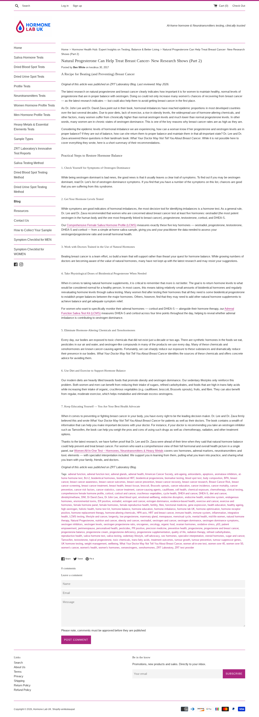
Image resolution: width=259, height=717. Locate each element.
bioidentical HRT (125, 478)
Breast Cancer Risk (219, 481)
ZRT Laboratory (164, 547)
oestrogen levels (93, 524)
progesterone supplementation (153, 532)
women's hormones (109, 547)
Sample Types (23, 139)
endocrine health (194, 497)
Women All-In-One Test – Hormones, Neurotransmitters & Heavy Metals (118, 450)
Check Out (238, 5)
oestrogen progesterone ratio (119, 524)
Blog (17, 201)
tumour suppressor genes (227, 539)
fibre (161, 505)
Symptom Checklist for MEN (33, 239)
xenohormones (147, 547)
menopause (165, 516)
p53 (218, 524)
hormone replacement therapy (87, 512)
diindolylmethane (70, 497)
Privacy (18, 676)
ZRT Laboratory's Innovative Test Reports (33, 151)
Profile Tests (22, 86)
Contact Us (21, 220)
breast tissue (132, 485)
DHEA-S (203, 493)
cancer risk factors (84, 489)
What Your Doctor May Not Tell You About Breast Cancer (151, 543)
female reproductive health (134, 505)
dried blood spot (128, 497)
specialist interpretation (191, 535)
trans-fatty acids (141, 539)
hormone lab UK (186, 509)
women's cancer (70, 547)
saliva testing (114, 535)
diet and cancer (218, 493)
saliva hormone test (94, 535)
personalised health (107, 528)
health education (217, 505)
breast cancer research (194, 481)
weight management (96, 543)
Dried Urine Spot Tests (29, 76)
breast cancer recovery (168, 481)
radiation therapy (196, 532)
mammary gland (149, 516)
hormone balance (120, 509)
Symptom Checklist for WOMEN (29, 252)
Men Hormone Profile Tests (32, 114)
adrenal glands (119, 474)
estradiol (116, 501)
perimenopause (86, 528)
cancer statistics (105, 489)
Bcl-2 (87, 478)
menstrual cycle (182, 516)
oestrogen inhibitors (72, 524)
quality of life (179, 532)
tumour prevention (201, 539)
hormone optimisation (208, 509)
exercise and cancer (207, 501)
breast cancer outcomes (112, 481)
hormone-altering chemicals (120, 512)
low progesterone (129, 516)
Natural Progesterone (82, 520)
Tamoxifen (67, 539)
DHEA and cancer (187, 493)
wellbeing (113, 543)
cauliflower (168, 489)
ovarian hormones (186, 524)
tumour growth (182, 539)
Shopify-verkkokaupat (63, 709)
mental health (199, 516)
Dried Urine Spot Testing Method (30, 189)
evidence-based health (182, 501)
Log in (65, 5)
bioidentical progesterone (149, 478)
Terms (18, 671)
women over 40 (216, 543)
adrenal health (136, 474)
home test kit (103, 509)
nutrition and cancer (106, 520)
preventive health (177, 528)
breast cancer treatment (95, 485)
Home (18, 47)
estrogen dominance (158, 501)
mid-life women (217, 516)
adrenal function (77, 474)
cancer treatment (125, 489)
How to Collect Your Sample (33, 230)
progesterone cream (97, 532)
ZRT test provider (184, 547)
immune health (183, 512)
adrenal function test (98, 474)
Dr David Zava (95, 497)
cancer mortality (220, 485)
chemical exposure (198, 489)
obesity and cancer (128, 520)
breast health (116, 485)
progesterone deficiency (123, 532)
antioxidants (194, 474)
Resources (21, 210)
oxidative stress (206, 524)
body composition (212, 478)
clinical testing (235, 489)
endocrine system (214, 497)
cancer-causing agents (148, 489)
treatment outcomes (162, 539)
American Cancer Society (159, 474)
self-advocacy (152, 535)
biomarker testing (174, 478)
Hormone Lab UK (42, 709)
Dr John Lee (111, 497)
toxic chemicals (121, 539)
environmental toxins (85, 501)
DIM (83, 497)
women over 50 (234, 543)
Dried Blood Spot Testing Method (30, 175)
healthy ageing (235, 505)
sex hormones (169, 535)
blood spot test (193, 478)
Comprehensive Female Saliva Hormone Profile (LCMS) (101, 225)
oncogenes (142, 524)
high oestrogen (69, 509)
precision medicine (156, 528)
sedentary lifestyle (133, 535)
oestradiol (145, 520)
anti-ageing (180, 474)
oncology (155, 524)
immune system (201, 512)
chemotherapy (217, 489)
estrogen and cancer (134, 501)
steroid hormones (214, 535)
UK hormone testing (72, 543)
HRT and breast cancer (161, 512)
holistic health (86, 509)
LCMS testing (76, 516)
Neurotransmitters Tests (30, 95)
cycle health (170, 493)
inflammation (219, 512)
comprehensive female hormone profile (82, 493)
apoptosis (208, 474)
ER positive (104, 501)
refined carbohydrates (218, 532)
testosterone (81, 539)
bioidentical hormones (103, 478)
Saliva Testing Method (29, 163)
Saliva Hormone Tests (28, 57)
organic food (168, 524)
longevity (113, 516)
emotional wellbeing (149, 497)
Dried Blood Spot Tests (29, 67)
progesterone (195, 528)
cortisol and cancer (125, 493)
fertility (154, 505)
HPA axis (142, 512)
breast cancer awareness (83, 481)
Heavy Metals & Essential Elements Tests (31, 127)
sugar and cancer (235, 535)
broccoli (145, 485)
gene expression (197, 505)
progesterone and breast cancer (221, 528)
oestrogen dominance (189, 520)
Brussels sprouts (160, 485)
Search (18, 662)
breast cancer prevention (140, 481)
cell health (180, 489)
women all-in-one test (195, 543)
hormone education (142, 509)
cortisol (109, 493)
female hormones (108, 505)
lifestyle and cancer (96, 516)
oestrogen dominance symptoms (221, 520)
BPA (226, 478)
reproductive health (71, 535)
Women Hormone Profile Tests (34, 105)
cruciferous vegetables (149, 493)
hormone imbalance (165, 509)
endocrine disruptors (172, 497)
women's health (88, 547)
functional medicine (176, 505)
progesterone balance (73, 532)
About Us (19, 667)
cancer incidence (200, 485)
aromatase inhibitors (226, 474)
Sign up (77, 5)
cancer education (180, 485)
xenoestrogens (129, 547)
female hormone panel (86, 505)
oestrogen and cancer (164, 520)
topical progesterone (100, 539)
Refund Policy (22, 689)
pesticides (124, 528)
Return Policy (22, 685)
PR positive (138, 528)
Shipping (19, 680)
